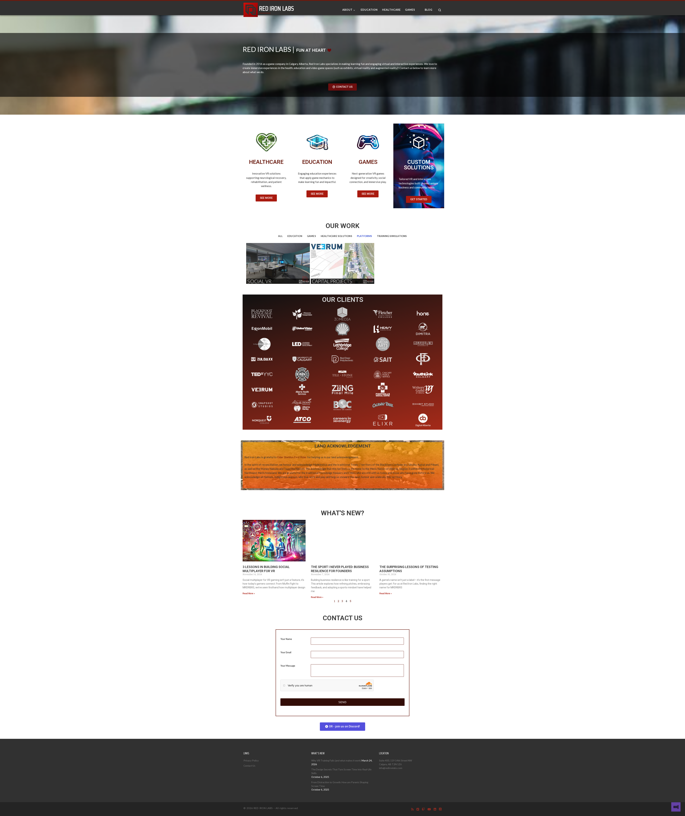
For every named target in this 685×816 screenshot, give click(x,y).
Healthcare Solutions (336, 236)
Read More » (249, 593)
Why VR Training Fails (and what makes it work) (336, 760)
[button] (342, 87)
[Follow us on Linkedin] (435, 809)
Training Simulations (392, 236)
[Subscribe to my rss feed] (412, 809)
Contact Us (249, 765)
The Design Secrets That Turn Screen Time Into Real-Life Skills (341, 771)
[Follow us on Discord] (440, 809)
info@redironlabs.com (390, 768)
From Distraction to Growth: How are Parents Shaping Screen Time (339, 784)
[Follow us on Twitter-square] (418, 809)
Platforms (364, 236)
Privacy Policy (251, 760)
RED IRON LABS (263, 808)
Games (311, 236)
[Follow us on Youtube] (429, 809)
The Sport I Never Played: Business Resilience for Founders (340, 569)
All (280, 236)
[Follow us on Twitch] (423, 809)
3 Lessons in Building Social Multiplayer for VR (266, 569)
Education (294, 236)
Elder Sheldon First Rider (292, 457)
